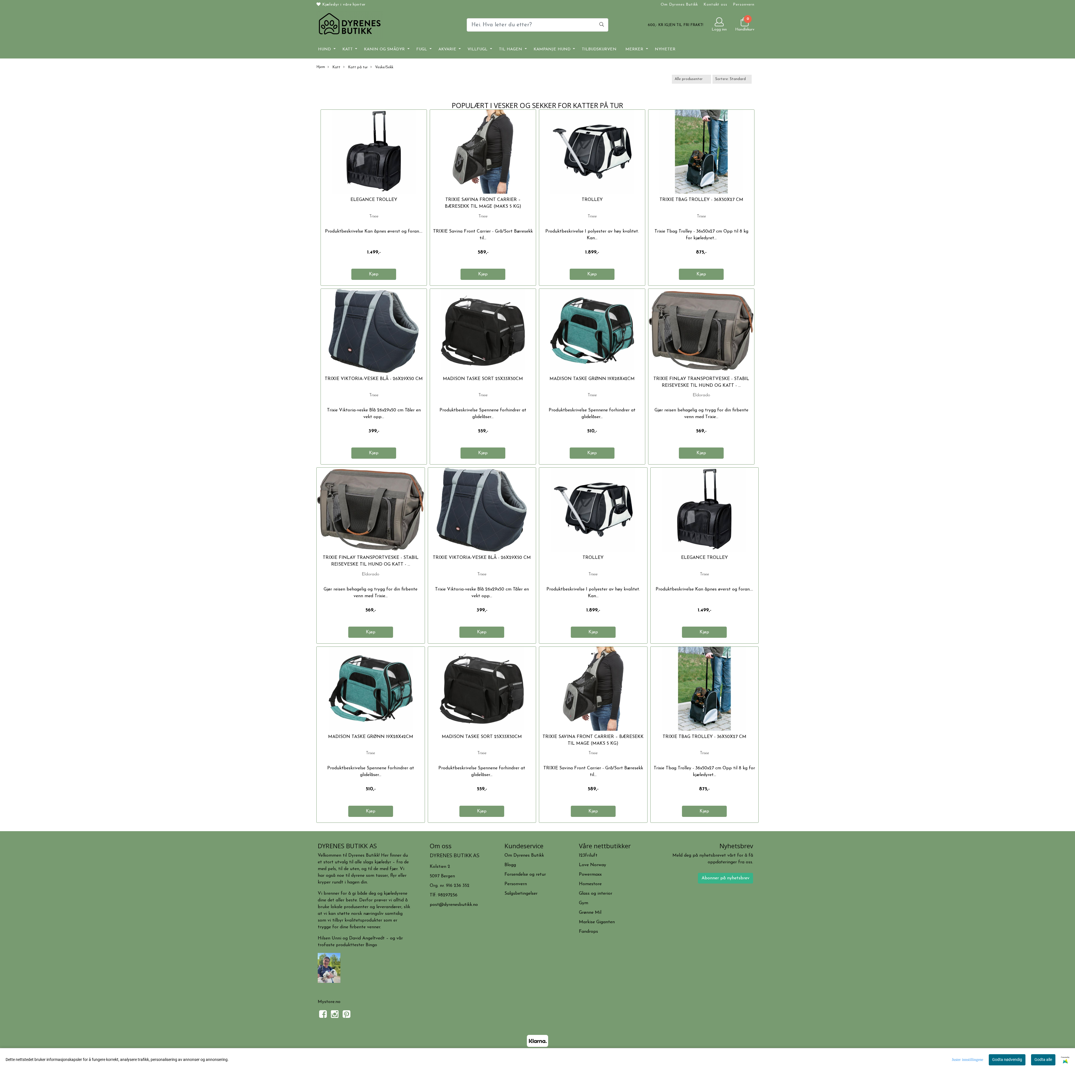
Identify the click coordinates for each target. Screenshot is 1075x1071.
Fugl (422, 49)
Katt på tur (357, 67)
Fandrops (588, 931)
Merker (635, 49)
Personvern (743, 4)
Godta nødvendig (1007, 1059)
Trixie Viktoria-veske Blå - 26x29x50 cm (374, 379)
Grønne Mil (590, 912)
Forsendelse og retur (525, 874)
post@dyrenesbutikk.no (454, 905)
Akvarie (448, 49)
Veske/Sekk (383, 67)
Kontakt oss (715, 4)
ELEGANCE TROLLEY (373, 200)
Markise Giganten (597, 922)
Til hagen (511, 49)
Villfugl (478, 49)
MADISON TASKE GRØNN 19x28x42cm (592, 379)
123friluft (588, 855)
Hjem (320, 67)
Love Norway (592, 865)
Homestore (590, 884)
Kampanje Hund (553, 49)
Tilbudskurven (599, 49)
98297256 (447, 895)
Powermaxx (590, 874)
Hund (325, 49)
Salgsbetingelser (521, 893)
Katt (348, 49)
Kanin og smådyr (385, 49)
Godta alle (1043, 1059)
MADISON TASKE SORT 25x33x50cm (483, 379)
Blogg (510, 865)
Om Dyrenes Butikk (679, 4)
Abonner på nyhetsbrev (725, 878)
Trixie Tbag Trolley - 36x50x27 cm (701, 200)
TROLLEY (592, 200)
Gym (583, 903)
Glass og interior (595, 893)
